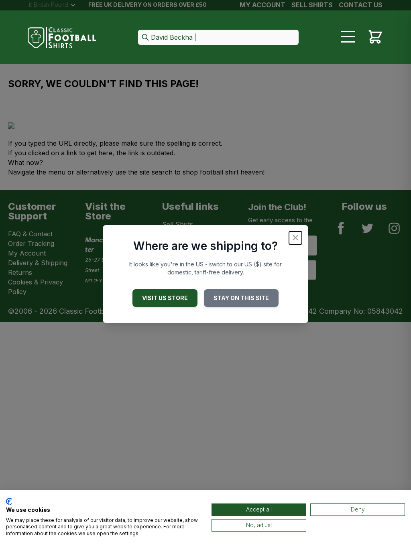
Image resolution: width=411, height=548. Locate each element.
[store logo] (62, 38)
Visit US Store (165, 297)
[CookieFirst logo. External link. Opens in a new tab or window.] (9, 501)
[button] (218, 38)
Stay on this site (241, 297)
